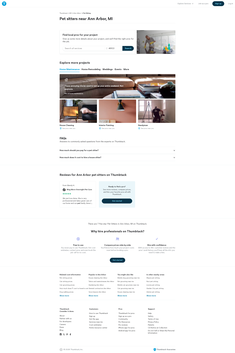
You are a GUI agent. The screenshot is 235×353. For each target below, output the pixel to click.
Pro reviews (123, 325)
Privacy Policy (153, 322)
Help (150, 313)
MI (71, 13)
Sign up (92, 316)
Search (128, 48)
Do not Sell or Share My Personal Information (161, 332)
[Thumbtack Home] (4, 3)
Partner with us (66, 319)
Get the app (94, 319)
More (126, 69)
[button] (117, 150)
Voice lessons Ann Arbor (97, 292)
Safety (150, 316)
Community (123, 319)
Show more (64, 296)
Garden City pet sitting (155, 288)
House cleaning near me (126, 292)
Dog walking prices (66, 292)
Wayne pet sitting (153, 278)
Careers (63, 324)
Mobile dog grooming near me (129, 278)
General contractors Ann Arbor (100, 288)
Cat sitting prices (66, 281)
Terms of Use (153, 319)
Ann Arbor (77, 13)
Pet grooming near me (126, 281)
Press (62, 327)
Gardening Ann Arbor (96, 285)
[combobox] (84, 48)
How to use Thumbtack (98, 313)
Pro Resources (124, 322)
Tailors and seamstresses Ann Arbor (101, 281)
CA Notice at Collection (157, 328)
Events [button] (118, 69)
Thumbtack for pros (126, 313)
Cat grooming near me (126, 288)
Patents (151, 325)
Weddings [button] (107, 69)
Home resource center (98, 328)
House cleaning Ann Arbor (98, 278)
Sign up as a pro (124, 316)
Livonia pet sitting (153, 285)
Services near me (96, 322)
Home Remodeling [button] (91, 69)
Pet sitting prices (66, 278)
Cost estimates (95, 325)
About (62, 316)
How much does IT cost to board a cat (74, 288)
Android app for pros (126, 331)
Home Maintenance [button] (70, 69)
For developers (65, 321)
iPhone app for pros (126, 328)
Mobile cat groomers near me (128, 285)
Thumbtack (64, 13)
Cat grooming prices (67, 285)
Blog (61, 330)
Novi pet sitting (152, 281)
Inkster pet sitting (153, 292)
